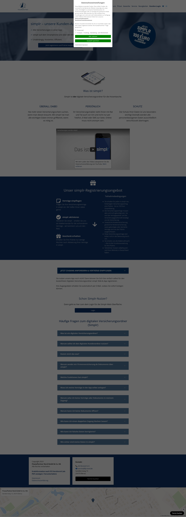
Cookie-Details (78, 45)
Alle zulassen (93, 36)
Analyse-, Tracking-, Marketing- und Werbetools (92, 32)
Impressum (85, 45)
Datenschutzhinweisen (81, 18)
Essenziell (80, 30)
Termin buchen (177, 513)
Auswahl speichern (93, 41)
